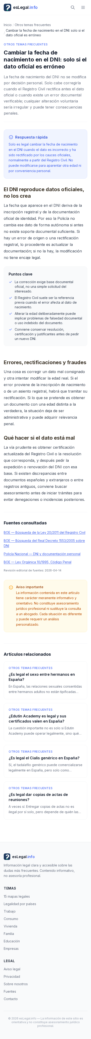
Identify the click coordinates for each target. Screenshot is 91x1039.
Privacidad (12, 976)
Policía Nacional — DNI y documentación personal (42, 554)
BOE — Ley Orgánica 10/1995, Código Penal (37, 562)
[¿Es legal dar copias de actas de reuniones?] (45, 800)
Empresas (11, 949)
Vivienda (10, 926)
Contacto (11, 999)
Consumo (11, 919)
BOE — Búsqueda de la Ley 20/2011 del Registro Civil (44, 532)
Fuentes (10, 991)
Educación (12, 941)
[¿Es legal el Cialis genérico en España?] (45, 761)
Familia (9, 934)
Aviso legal (12, 969)
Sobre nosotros (16, 984)
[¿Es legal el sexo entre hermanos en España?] (45, 680)
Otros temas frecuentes (26, 44)
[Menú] (83, 7)
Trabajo (10, 911)
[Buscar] (73, 7)
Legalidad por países (20, 904)
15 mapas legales (17, 896)
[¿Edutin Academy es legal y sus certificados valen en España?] (45, 722)
